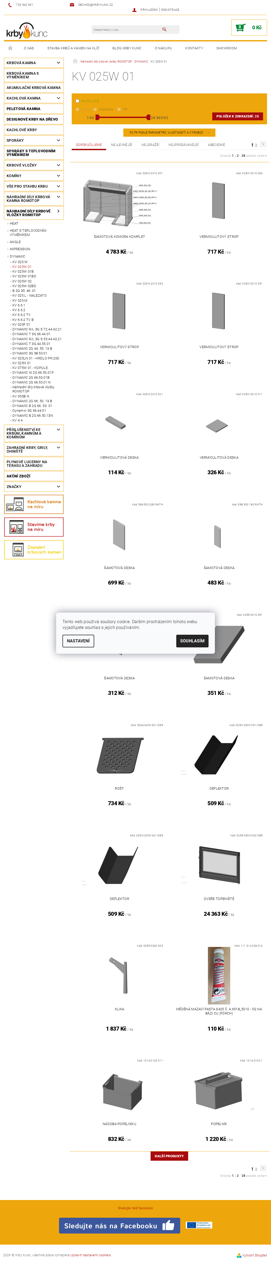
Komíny (14, 176)
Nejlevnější (121, 145)
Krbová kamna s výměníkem (23, 75)
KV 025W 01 (21, 267)
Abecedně (216, 145)
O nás (29, 48)
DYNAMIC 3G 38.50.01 (29, 353)
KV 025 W (20, 262)
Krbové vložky (22, 165)
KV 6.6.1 (18, 305)
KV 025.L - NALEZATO (29, 295)
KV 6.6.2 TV (21, 315)
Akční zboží (18, 476)
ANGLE (15, 242)
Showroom (226, 48)
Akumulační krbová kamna (34, 88)
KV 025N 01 (21, 363)
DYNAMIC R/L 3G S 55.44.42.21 (37, 339)
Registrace (170, 10)
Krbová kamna (21, 63)
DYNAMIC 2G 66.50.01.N (31, 382)
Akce (85, 109)
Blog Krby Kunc (126, 48)
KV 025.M (20, 300)
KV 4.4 (17, 420)
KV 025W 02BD (24, 286)
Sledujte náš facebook (135, 1208)
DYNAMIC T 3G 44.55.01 (31, 344)
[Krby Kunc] (27, 30)
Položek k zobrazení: (237, 116)
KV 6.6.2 (18, 310)
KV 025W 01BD (24, 276)
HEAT (14, 223)
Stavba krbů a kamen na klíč (73, 48)
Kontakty (194, 48)
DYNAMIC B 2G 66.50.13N (32, 416)
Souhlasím (192, 640)
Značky (14, 487)
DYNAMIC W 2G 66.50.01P (33, 372)
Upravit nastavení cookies (90, 1255)
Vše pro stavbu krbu (27, 186)
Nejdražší (150, 145)
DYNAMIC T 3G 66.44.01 (31, 334)
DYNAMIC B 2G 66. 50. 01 (32, 406)
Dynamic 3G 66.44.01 (29, 410)
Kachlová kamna (23, 98)
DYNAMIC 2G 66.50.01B (30, 378)
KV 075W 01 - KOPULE (30, 368)
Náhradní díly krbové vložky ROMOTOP (29, 213)
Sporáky (15, 140)
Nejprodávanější (184, 145)
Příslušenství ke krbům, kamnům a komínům (24, 433)
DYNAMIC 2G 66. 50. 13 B (32, 401)
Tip (125, 109)
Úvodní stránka (10, 48)
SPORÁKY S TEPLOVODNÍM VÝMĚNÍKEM (31, 153)
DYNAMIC (17, 256)
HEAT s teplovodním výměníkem (28, 233)
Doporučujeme (89, 145)
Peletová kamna (23, 109)
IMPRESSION (20, 249)
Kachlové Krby (22, 130)
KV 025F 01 (21, 324)
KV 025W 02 (21, 281)
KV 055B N (20, 396)
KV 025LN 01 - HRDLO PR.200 (35, 358)
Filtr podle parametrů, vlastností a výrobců (167, 132)
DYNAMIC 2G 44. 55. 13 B (32, 348)
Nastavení (78, 640)
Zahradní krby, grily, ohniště (27, 449)
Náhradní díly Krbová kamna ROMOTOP (28, 199)
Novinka (106, 109)
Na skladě (90, 101)
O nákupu (163, 48)
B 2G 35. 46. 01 (24, 291)
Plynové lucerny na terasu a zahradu (27, 464)
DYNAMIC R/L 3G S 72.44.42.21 (37, 329)
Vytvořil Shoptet (254, 1255)
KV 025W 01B (23, 271)
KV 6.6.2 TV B (23, 320)
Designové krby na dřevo (32, 119)
